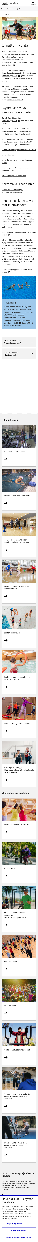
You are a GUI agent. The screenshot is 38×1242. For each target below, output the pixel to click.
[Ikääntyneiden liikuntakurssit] (19, 490)
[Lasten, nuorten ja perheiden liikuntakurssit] (19, 582)
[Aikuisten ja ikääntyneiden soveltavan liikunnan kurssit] (19, 535)
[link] (4, 3)
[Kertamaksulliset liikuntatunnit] (19, 818)
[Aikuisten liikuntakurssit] (19, 446)
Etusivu (6, 14)
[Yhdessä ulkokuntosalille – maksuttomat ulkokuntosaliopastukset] (19, 909)
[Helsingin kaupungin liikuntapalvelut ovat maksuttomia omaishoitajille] (19, 764)
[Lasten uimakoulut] (19, 627)
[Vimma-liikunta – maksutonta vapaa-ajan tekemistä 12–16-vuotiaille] (19, 1090)
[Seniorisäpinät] (19, 955)
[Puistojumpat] (19, 1000)
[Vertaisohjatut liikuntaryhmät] (19, 1044)
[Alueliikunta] (19, 862)
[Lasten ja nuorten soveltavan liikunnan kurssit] (19, 672)
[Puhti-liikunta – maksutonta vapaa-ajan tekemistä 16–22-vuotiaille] (19, 1139)
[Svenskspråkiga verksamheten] (19, 717)
